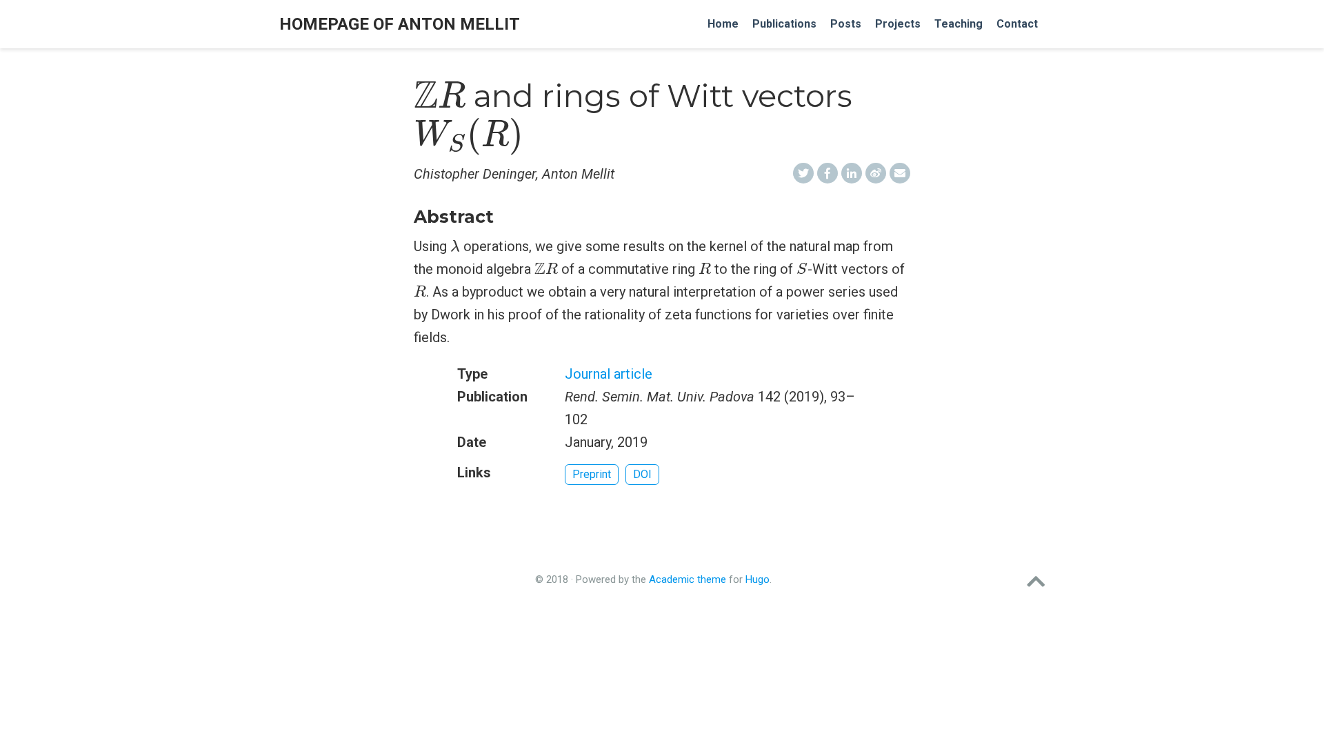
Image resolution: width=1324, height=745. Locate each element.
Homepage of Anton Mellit (399, 24)
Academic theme (687, 579)
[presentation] (439, 95)
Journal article (608, 374)
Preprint (591, 474)
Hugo (757, 579)
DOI (642, 474)
